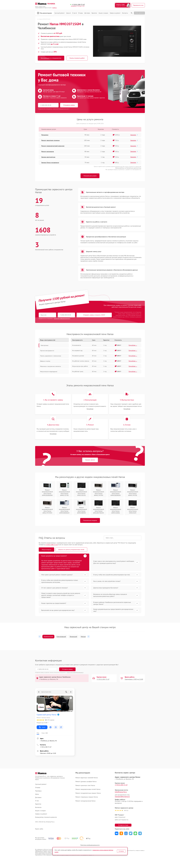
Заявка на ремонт (115, 13)
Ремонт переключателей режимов (52, 146)
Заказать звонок (90, 460)
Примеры (38, 791)
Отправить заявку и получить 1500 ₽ (94, 315)
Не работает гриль (77, 371)
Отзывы (80, 13)
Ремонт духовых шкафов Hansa (85, 781)
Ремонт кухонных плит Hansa (85, 785)
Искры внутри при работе (80, 366)
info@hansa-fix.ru (121, 792)
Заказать (133, 135)
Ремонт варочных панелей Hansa (86, 778)
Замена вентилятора (48, 157)
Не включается (76, 345)
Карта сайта (39, 829)
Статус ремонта (139, 13)
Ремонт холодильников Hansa (85, 801)
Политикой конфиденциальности (75, 672)
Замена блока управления (50, 162)
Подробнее (90, 409)
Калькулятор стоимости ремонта (46, 817)
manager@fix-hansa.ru (122, 796)
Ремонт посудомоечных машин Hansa (88, 793)
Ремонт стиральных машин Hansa (86, 797)
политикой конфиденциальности (62, 318)
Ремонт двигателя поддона (50, 140)
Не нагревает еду (77, 350)
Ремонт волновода (47, 151)
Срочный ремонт (59, 13)
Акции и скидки (103, 13)
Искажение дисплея (78, 356)
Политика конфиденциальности (90, 845)
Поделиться (116, 833)
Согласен (121, 851)
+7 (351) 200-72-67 (78, 4)
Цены (67, 13)
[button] (39, 636)
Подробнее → (133, 345)
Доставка (87, 13)
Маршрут (43, 727)
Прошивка (44, 135)
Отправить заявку (69, 105)
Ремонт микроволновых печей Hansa (87, 789)
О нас (74, 13)
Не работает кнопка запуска (80, 361)
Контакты (125, 13)
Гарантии (94, 13)
